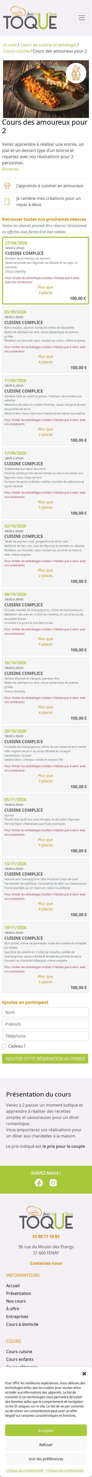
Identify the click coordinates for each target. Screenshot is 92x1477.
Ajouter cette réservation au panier (45, 1059)
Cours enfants (19, 1359)
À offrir (13, 1309)
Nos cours (16, 1301)
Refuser (46, 1444)
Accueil (10, 45)
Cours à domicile (22, 1324)
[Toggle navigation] (82, 18)
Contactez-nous (46, 1263)
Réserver (10, 169)
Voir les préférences (46, 1458)
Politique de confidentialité (24, 1470)
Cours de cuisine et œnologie (48, 45)
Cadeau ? (17, 1046)
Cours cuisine (16, 51)
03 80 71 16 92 (46, 1236)
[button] (84, 1373)
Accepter (46, 1430)
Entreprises (17, 1316)
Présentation (18, 1293)
